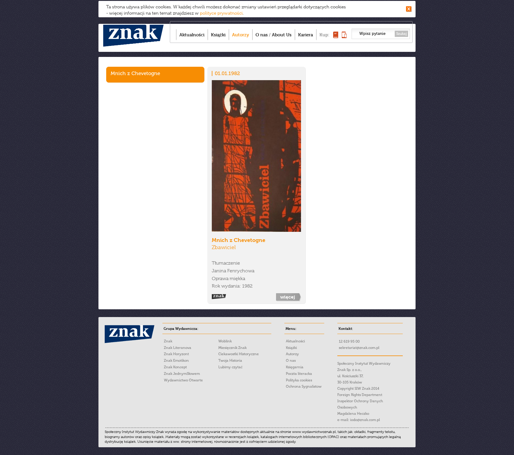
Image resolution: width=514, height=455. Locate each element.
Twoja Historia (230, 360)
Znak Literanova (177, 348)
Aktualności (191, 35)
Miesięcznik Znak (232, 348)
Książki (218, 35)
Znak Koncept (175, 367)
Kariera (305, 35)
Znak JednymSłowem (182, 374)
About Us (282, 35)
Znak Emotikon (176, 360)
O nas (262, 35)
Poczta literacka (299, 374)
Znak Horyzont (176, 354)
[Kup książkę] (335, 36)
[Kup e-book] (344, 36)
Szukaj (401, 34)
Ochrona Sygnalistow (304, 386)
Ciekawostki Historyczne (238, 354)
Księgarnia (294, 367)
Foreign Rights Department (359, 395)
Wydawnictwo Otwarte (183, 380)
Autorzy (240, 35)
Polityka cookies (299, 380)
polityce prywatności (221, 13)
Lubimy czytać (230, 367)
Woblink (225, 341)
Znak (168, 341)
